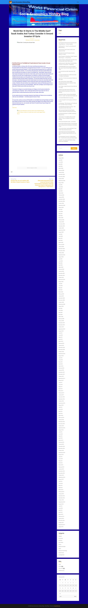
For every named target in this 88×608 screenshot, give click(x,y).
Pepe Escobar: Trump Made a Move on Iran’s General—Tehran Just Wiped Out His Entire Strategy (67, 118)
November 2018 (62, 349)
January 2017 (61, 394)
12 (70, 585)
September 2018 (62, 353)
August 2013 (61, 479)
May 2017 (60, 386)
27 (73, 590)
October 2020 (61, 302)
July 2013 (60, 481)
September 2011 (62, 524)
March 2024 (61, 217)
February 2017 (61, 392)
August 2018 (61, 355)
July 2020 (60, 308)
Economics (61, 538)
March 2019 (61, 341)
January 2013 (61, 493)
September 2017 (62, 378)
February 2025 (61, 195)
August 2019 (61, 331)
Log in (60, 564)
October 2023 (61, 228)
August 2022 (61, 256)
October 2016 (61, 401)
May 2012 (60, 510)
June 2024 (61, 211)
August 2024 (61, 207)
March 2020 (61, 316)
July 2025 (60, 184)
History (60, 544)
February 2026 (61, 170)
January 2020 (61, 320)
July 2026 (60, 160)
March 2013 (61, 489)
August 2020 (61, 306)
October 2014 (61, 450)
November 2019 (62, 324)
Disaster (60, 536)
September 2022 (62, 254)
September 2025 (62, 180)
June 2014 (61, 458)
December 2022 (62, 248)
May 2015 (60, 436)
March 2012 (61, 514)
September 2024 (62, 205)
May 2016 (60, 411)
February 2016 (61, 417)
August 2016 (61, 405)
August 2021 (61, 281)
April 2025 (60, 190)
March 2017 (61, 390)
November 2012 (62, 497)
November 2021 (62, 275)
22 (60, 590)
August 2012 (61, 504)
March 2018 (61, 366)
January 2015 (61, 444)
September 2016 (62, 403)
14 (75, 585)
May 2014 (60, 460)
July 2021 (60, 283)
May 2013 (60, 485)
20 (73, 588)
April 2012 (60, 512)
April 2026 (60, 166)
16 (62, 588)
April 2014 (60, 462)
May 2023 (60, 238)
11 (67, 585)
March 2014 (61, 464)
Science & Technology (63, 550)
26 (70, 590)
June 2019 (61, 335)
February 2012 (61, 516)
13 (73, 585)
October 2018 (61, 351)
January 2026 (61, 172)
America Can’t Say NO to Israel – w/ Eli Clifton (67, 121)
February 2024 (61, 219)
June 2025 (61, 186)
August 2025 (61, 182)
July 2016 (60, 407)
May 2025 (60, 188)
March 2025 (61, 193)
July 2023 (60, 234)
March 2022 (61, 267)
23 (62, 590)
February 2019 (61, 343)
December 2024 (62, 199)
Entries (61, 566)
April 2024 (60, 215)
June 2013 (61, 483)
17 (65, 588)
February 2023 (61, 244)
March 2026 (61, 168)
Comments (62, 568)
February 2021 (61, 293)
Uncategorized (61, 554)
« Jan (60, 596)
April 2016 (60, 413)
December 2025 (62, 174)
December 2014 (62, 446)
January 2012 (61, 518)
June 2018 (61, 359)
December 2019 (62, 322)
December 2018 (62, 347)
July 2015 (60, 431)
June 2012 (61, 508)
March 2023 (61, 242)
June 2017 (61, 384)
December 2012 (62, 495)
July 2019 (60, 333)
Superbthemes (57, 606)
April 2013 (60, 487)
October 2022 (61, 252)
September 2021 (62, 279)
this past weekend (20, 104)
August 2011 (61, 526)
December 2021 (62, 273)
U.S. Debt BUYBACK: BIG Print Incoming (66, 97)
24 (65, 590)
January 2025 (61, 197)
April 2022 (60, 265)
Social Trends (61, 552)
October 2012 (61, 499)
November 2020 (62, 300)
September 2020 (62, 304)
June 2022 (61, 261)
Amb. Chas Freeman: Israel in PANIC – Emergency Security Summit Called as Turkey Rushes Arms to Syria (67, 83)
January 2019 (61, 345)
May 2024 (60, 213)
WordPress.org (61, 570)
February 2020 (61, 318)
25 (67, 590)
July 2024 (60, 209)
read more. (14, 107)
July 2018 (60, 357)
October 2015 (61, 425)
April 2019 (60, 339)
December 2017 (62, 372)
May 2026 (60, 164)
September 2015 (62, 427)
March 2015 (61, 440)
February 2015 (61, 442)
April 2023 (60, 240)
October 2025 (61, 178)
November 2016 (62, 399)
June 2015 (61, 434)
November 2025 (62, 176)
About (78, 2)
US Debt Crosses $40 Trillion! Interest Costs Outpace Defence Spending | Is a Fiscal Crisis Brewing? (67, 91)
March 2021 (61, 291)
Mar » (75, 596)
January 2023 (61, 246)
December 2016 (62, 396)
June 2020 (61, 310)
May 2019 (60, 337)
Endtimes (60, 540)
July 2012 (60, 506)
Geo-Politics (61, 542)
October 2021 (61, 277)
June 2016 (61, 409)
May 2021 (60, 287)
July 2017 (60, 382)
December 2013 (62, 471)
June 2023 (61, 236)
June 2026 (61, 162)
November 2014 (62, 448)
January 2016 (61, 419)
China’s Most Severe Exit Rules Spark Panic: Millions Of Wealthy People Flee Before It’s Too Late (67, 133)
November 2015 (62, 423)
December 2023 (62, 223)
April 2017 (60, 388)
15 (60, 588)
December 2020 (62, 298)
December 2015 (62, 421)
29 (60, 593)
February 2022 (61, 269)
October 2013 (61, 475)
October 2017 (61, 376)
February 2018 (61, 368)
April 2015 (60, 438)
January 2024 (61, 221)
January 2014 (61, 469)
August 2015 (61, 429)
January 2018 (61, 370)
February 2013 (61, 491)
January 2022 (61, 271)
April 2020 (60, 314)
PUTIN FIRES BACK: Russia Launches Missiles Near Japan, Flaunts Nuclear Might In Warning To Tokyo (68, 68)
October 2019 (61, 326)
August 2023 (61, 232)
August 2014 (61, 454)
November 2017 (62, 374)
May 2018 (60, 361)
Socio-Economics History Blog (21, 2)
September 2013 (62, 477)
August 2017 (61, 380)
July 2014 (60, 456)
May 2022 (60, 263)
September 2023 (62, 230)
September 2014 (62, 452)
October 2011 (61, 522)
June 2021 (61, 285)
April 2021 (60, 289)
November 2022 (62, 250)
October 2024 (61, 203)
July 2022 (60, 258)
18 (67, 588)
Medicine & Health (62, 546)
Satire (60, 548)
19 (70, 588)
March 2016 (61, 415)
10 (65, 585)
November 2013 (62, 473)
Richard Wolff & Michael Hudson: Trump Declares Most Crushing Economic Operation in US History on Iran (68, 125)
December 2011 (62, 520)
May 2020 (60, 312)
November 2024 (62, 201)
